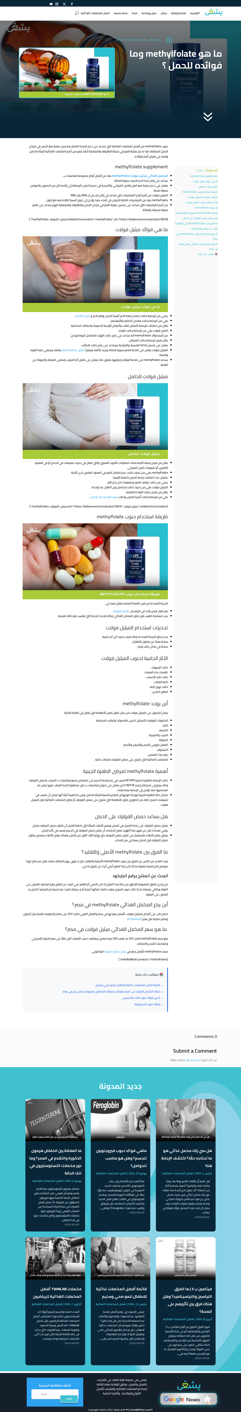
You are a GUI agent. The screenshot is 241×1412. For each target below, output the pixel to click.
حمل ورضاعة (149, 13)
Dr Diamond (134, 919)
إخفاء (200, 170)
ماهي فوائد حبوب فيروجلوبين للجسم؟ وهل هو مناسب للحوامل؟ (121, 1158)
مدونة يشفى (153, 39)
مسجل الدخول (193, 1060)
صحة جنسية (121, 13)
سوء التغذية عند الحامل (104, 497)
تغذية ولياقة (178, 13)
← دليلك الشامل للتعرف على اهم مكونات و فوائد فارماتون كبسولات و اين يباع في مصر (113, 991)
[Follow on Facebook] (72, 4)
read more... (201, 1217)
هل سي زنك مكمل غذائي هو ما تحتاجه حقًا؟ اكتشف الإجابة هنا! (186, 1158)
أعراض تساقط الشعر (73, 350)
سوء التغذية (82, 316)
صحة (134, 13)
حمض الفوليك (121, 611)
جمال (164, 13)
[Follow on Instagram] (56, 4)
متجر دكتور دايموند (115, 951)
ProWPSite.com (141, 1409)
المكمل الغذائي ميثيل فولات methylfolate (140, 175)
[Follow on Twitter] (64, 4)
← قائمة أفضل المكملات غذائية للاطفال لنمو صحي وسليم (129, 985)
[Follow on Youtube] (51, 4)
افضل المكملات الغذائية (95, 13)
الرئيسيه (195, 13)
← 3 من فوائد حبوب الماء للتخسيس (142, 998)
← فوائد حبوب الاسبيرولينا (148, 1004)
